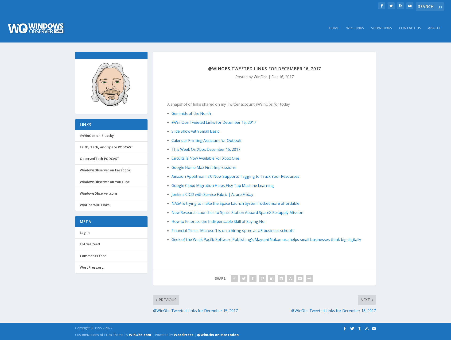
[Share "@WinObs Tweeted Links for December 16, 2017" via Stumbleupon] (290, 278)
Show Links (381, 28)
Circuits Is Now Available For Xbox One (205, 158)
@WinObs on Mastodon (218, 334)
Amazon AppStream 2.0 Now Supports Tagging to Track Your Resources (235, 176)
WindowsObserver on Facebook (105, 170)
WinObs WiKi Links (94, 205)
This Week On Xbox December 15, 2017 (205, 149)
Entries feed (90, 244)
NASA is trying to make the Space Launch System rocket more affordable (235, 203)
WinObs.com (140, 334)
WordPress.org (92, 267)
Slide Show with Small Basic (195, 131)
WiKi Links (355, 28)
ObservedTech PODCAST (99, 158)
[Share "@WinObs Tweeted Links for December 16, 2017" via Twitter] (243, 278)
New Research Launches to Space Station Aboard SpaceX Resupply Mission (237, 212)
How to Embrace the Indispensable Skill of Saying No (217, 221)
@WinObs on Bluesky (97, 135)
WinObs (261, 76)
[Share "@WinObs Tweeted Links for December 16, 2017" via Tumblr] (253, 278)
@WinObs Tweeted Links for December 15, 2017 (213, 122)
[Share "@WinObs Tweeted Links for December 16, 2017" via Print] (309, 278)
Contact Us (410, 28)
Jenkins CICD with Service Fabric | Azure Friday (212, 194)
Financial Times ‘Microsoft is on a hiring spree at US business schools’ (232, 230)
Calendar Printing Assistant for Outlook (206, 140)
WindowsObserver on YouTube (105, 182)
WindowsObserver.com (98, 193)
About (434, 28)
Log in (85, 232)
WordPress (183, 334)
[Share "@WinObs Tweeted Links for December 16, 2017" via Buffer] (281, 278)
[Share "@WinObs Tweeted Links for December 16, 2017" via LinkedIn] (271, 278)
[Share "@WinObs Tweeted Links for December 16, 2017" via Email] (300, 278)
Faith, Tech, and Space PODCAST (106, 147)
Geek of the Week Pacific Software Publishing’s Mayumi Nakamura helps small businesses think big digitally (266, 239)
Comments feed (93, 256)
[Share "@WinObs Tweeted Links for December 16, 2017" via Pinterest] (262, 278)
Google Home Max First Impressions (203, 167)
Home (334, 28)
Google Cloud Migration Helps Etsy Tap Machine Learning (222, 185)
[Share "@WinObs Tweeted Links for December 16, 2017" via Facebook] (234, 278)
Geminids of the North (191, 113)
